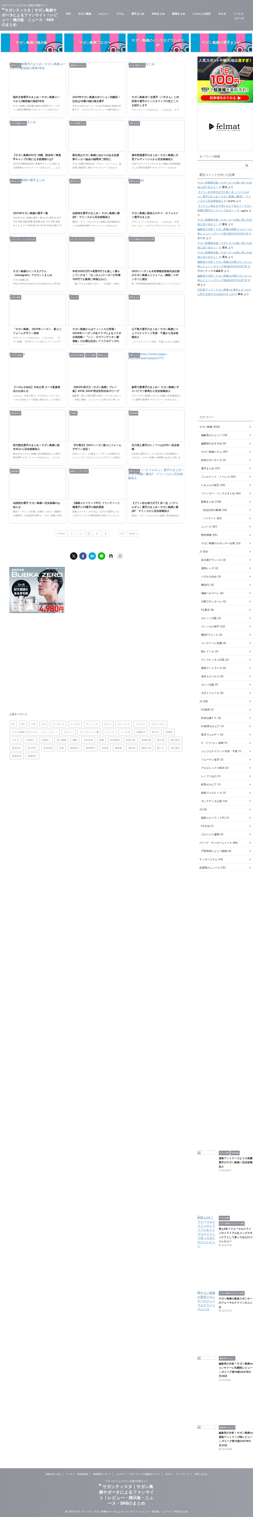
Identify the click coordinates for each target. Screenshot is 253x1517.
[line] (101, 556)
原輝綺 (169, 731)
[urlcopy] (120, 556)
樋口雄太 (175, 739)
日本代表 (88, 739)
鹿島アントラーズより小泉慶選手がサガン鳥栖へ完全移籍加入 (235, 1162)
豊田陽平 (90, 747)
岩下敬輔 (61, 739)
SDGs (168, 1474)
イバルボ (75, 724)
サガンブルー (158, 724)
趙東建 (118, 747)
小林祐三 (30, 739)
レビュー (104, 13)
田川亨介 (32, 747)
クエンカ (140, 724)
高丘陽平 (175, 747)
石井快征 (48, 747)
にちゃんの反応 (202, 13)
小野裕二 (46, 739)
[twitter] (73, 556)
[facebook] (83, 556)
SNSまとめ (158, 13)
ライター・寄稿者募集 (77, 1474)
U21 (43, 724)
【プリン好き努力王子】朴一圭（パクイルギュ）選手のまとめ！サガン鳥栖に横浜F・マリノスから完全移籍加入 (155, 506)
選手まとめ (138, 13)
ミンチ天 (125, 731)
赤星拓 (105, 747)
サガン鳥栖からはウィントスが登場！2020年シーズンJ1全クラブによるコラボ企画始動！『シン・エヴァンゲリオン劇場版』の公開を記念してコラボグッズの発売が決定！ (96, 336)
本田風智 (115, 739)
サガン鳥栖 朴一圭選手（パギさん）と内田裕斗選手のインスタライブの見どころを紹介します (155, 100)
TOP (68, 13)
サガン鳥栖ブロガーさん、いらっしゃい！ (35, 731)
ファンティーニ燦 (89, 731)
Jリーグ (239, 18)
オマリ (107, 724)
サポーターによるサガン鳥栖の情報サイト (126, 1481)
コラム (120, 13)
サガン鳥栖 (84, 13)
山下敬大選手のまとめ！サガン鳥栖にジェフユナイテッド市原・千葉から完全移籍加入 (155, 332)
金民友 (131, 747)
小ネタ (222, 13)
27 (122, 533)
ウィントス (92, 724)
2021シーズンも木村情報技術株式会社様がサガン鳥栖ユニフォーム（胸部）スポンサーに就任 (156, 275)
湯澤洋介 (16, 747)
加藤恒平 (141, 731)
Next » (133, 533)
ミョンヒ (109, 731)
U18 (33, 724)
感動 (74, 739)
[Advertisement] (96, 662)
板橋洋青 (146, 739)
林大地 (160, 739)
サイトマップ (182, 1474)
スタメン (68, 731)
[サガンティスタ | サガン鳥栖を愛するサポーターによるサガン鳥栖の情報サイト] (92, 556)
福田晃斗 (75, 747)
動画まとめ (178, 13)
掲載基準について (102, 1474)
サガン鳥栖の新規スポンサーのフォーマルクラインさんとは (235, 1302)
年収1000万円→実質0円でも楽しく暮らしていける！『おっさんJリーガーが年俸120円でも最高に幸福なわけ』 (96, 275)
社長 (61, 747)
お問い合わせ (200, 1474)
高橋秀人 (32, 755)
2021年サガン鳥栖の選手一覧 (30, 213)
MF (23, 724)
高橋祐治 (16, 755)
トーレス (238, 13)
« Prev (60, 533)
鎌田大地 (146, 747)
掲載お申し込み (53, 1474)
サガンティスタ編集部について (144, 1474)
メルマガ (120, 1474)
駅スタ (160, 747)
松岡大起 (130, 739)
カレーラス (123, 724)
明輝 (101, 739)
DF (13, 724)
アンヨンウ (58, 724)
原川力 (155, 731)
